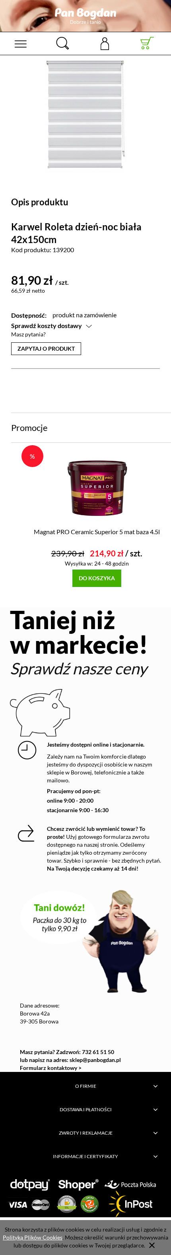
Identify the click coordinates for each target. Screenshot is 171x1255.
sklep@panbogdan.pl (95, 1059)
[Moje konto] (104, 43)
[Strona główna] (85, 16)
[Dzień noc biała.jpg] (85, 114)
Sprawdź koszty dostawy (46, 325)
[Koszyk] (147, 43)
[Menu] (20, 43)
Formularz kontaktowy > (51, 1067)
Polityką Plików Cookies (32, 1237)
